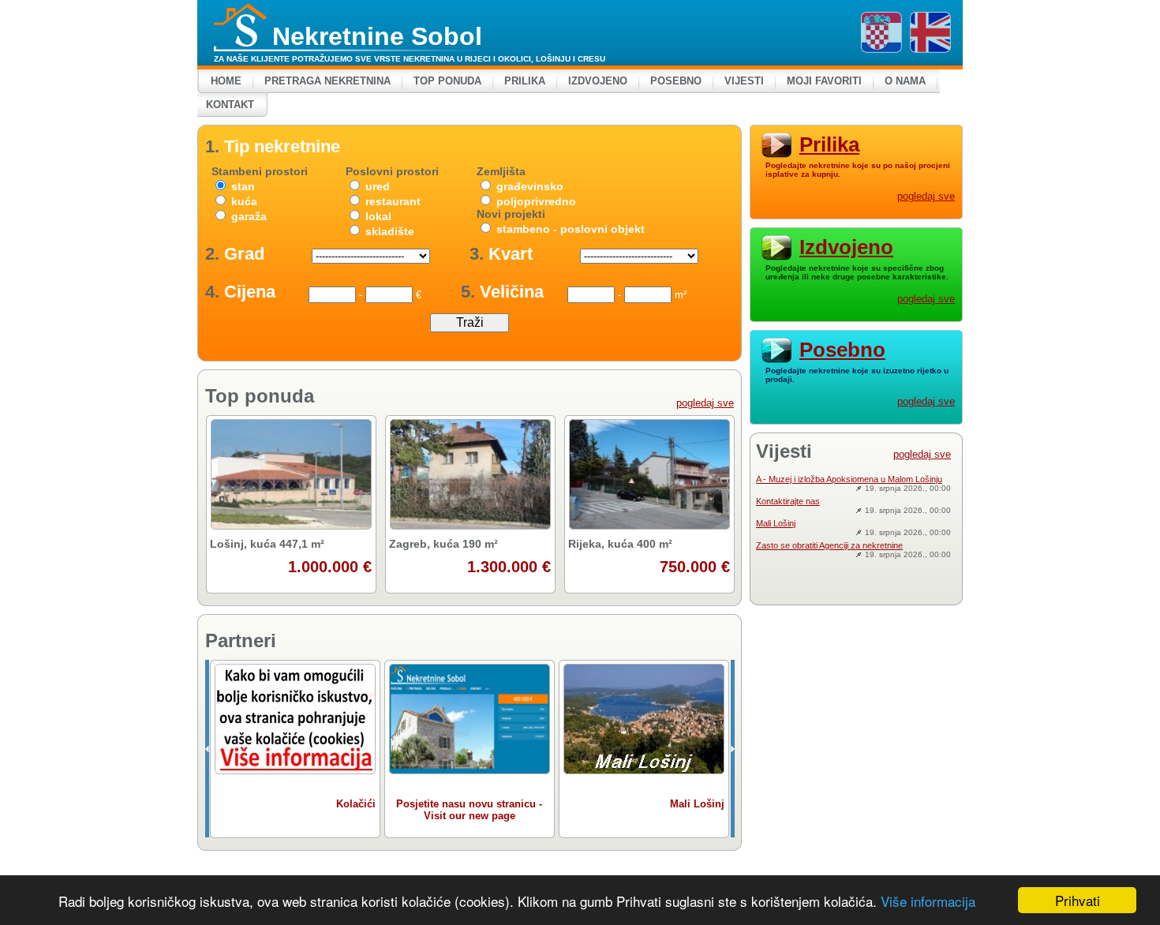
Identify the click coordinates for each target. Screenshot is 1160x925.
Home (226, 81)
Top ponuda (447, 81)
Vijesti (744, 81)
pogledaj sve (705, 403)
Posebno (676, 81)
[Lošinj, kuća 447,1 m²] (291, 474)
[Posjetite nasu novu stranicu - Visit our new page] (469, 719)
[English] (930, 32)
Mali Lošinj (775, 523)
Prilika (524, 81)
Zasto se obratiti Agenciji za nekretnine (829, 545)
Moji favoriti (824, 81)
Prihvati (1077, 900)
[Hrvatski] (881, 32)
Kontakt (230, 104)
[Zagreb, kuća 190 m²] (470, 474)
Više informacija (928, 901)
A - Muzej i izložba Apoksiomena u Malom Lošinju (849, 479)
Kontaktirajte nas (788, 501)
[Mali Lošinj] (643, 719)
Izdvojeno (597, 81)
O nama (905, 81)
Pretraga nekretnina (327, 81)
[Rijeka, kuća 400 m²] (649, 474)
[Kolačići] (295, 719)
